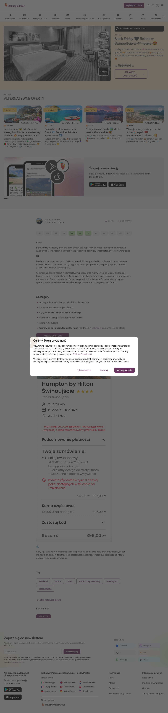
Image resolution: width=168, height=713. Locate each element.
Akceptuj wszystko (124, 370)
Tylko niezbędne (84, 370)
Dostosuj (104, 370)
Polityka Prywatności (82, 354)
